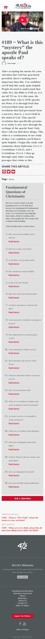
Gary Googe (12, 63)
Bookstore (22, 598)
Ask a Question (22, 498)
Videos (23, 596)
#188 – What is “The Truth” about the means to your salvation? (20, 518)
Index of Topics (22, 605)
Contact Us (22, 603)
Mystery (11, 179)
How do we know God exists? (20, 249)
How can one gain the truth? (20, 390)
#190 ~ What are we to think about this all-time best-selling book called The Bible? (22, 529)
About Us (22, 600)
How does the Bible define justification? (24, 483)
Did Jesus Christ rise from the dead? (23, 294)
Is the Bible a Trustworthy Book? (22, 260)
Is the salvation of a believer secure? (23, 350)
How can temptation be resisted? (21, 472)
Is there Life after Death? (18, 283)
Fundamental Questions (22, 591)
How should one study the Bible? (21, 272)
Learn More (22, 577)
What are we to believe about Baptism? (24, 431)
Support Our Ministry (22, 616)
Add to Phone (22, 629)
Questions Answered (23, 593)
